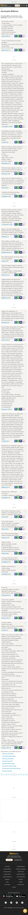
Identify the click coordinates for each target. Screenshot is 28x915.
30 (11, 774)
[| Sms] (21, 36)
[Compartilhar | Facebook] (15, 36)
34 (21, 774)
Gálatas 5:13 (5, 236)
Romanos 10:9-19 (7, 409)
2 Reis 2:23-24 (6, 340)
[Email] (23, 36)
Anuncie (14, 887)
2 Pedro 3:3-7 (5, 441)
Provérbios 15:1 (6, 562)
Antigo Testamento (7, 876)
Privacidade (7, 884)
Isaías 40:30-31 (6, 36)
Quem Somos (21, 884)
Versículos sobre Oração (8, 763)
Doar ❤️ (9, 859)
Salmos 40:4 (5, 529)
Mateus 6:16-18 (6, 298)
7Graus (11, 907)
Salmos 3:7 (5, 630)
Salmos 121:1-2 (6, 50)
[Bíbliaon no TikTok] (11, 903)
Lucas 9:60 (5, 517)
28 (6, 774)
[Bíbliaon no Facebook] (22, 903)
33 (18, 774)
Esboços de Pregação (20, 869)
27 (4, 774)
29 (9, 774)
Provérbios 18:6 (6, 196)
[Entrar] (21, 5)
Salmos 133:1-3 (6, 618)
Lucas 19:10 (5, 261)
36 (26, 774)
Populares (7, 879)
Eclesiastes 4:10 (6, 595)
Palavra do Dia (7, 874)
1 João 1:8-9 (5, 142)
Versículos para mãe (7, 761)
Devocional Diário (21, 874)
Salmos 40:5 (5, 553)
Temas (7, 882)
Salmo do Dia (21, 871)
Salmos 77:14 (5, 537)
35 (23, 774)
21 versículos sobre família (9, 756)
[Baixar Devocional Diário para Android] (8, 896)
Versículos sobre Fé (7, 771)
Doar (17, 5)
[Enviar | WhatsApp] (18, 36)
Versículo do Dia (7, 871)
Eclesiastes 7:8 (6, 497)
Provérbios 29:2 (6, 574)
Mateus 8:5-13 (6, 487)
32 (16, 774)
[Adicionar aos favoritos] (25, 21)
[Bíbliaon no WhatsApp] (6, 903)
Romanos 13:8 (6, 173)
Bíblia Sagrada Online (6, 6)
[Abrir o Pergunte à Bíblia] (25, 911)
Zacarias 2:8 (5, 187)
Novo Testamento (21, 876)
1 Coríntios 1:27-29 (7, 224)
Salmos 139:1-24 (6, 747)
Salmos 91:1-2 (6, 275)
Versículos (7, 866)
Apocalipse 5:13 (6, 163)
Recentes (21, 879)
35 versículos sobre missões (9, 766)
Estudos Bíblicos (7, 869)
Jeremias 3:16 (5, 322)
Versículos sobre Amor (8, 758)
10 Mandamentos (21, 866)
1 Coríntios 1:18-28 (7, 126)
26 (1, 774)
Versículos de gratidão (8, 753)
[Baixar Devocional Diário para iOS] (20, 896)
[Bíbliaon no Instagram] (17, 903)
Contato (20, 882)
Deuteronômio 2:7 (7, 252)
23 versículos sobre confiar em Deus (11, 768)
